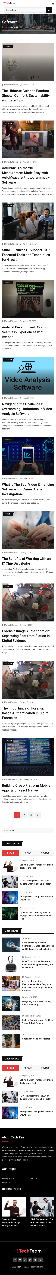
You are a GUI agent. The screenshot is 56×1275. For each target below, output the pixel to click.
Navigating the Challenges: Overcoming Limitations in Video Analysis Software (27, 409)
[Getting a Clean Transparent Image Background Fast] (10, 866)
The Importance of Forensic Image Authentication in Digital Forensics (25, 713)
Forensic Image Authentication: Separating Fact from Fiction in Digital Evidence (26, 636)
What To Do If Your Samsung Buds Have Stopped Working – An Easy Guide (38, 964)
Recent (10, 853)
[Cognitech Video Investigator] (11, 1041)
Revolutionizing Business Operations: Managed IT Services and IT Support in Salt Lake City (38, 945)
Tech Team (21, 1267)
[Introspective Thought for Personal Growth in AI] (10, 897)
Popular (28, 853)
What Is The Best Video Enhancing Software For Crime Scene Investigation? (28, 489)
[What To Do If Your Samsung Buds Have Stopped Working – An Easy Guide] (11, 964)
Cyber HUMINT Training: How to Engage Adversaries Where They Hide (35, 915)
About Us (6, 1182)
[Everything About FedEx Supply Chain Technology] (11, 1003)
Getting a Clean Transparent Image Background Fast (11, 1222)
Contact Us (32, 1178)
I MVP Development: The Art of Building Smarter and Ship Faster (41, 1222)
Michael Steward (11, 85)
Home (6, 27)
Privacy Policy (8, 1178)
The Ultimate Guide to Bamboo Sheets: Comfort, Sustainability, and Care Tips (26, 95)
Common (45, 853)
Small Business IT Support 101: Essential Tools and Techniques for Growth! (26, 255)
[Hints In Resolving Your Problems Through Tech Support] (11, 1022)
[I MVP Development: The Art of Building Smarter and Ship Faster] (10, 881)
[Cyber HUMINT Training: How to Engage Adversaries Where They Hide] (10, 913)
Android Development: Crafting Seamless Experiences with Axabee (26, 332)
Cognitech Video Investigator (36, 1039)
